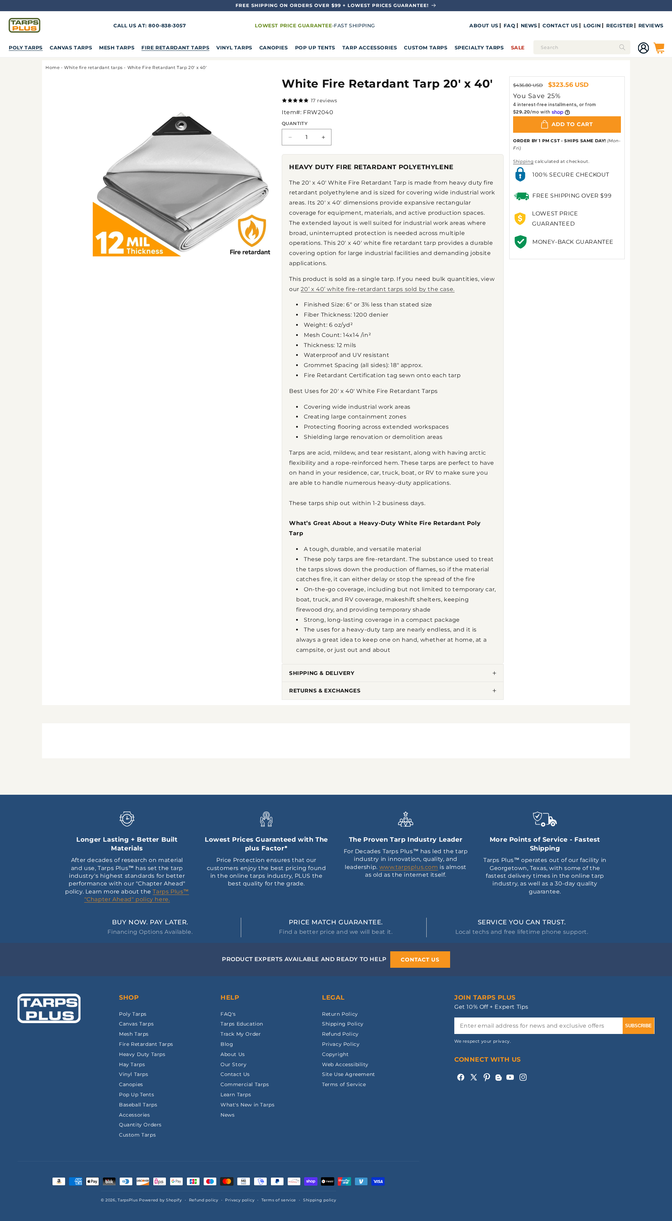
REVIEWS (651, 25)
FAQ (510, 25)
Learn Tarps (235, 1094)
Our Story (233, 1064)
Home (52, 67)
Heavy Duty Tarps (142, 1054)
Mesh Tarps (116, 47)
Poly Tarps (26, 47)
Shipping (523, 161)
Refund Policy (340, 1034)
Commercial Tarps (244, 1084)
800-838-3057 (167, 25)
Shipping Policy (343, 1024)
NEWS (529, 25)
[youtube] (510, 1077)
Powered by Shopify (160, 1200)
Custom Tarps (137, 1135)
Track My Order (240, 1034)
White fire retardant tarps (93, 67)
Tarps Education (241, 1024)
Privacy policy (239, 1200)
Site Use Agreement (348, 1074)
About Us (232, 1054)
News (227, 1115)
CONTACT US (560, 25)
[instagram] (523, 1077)
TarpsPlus (128, 1200)
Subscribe (638, 1025)
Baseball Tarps (138, 1105)
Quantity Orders (140, 1125)
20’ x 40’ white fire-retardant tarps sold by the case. (377, 289)
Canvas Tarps (71, 47)
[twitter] (473, 1077)
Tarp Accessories (369, 47)
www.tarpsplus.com (408, 867)
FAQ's (228, 1014)
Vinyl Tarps (234, 47)
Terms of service (278, 1200)
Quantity (294, 123)
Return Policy (340, 1014)
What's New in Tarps (247, 1105)
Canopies (273, 47)
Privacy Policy (340, 1044)
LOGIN (592, 25)
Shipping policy (319, 1200)
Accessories (134, 1115)
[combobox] (582, 47)
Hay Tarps (132, 1064)
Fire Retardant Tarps (175, 47)
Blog (226, 1044)
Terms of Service (344, 1084)
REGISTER (619, 25)
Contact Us (235, 1074)
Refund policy (203, 1200)
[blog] (498, 1080)
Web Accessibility (345, 1064)
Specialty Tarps (479, 47)
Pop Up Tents (315, 47)
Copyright (335, 1054)
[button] (25, 48)
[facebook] (460, 1077)
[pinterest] (486, 1077)
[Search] (622, 47)
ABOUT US (483, 25)
